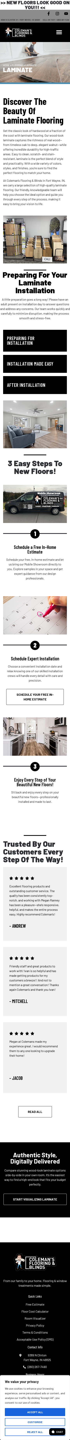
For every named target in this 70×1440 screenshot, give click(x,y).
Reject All (35, 1432)
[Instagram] (57, 14)
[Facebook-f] (48, 14)
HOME (6, 65)
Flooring (17, 65)
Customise (35, 1422)
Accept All (35, 1412)
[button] (59, 32)
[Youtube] (66, 14)
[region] (35, 1407)
